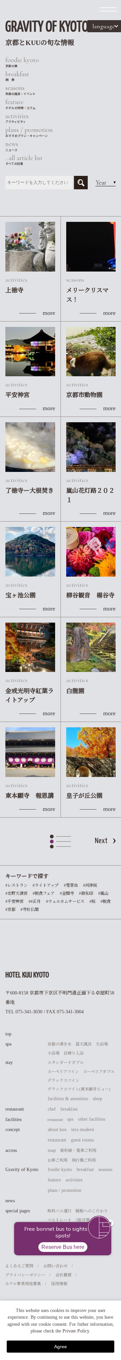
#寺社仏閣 (30, 909)
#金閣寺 (67, 893)
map (52, 1150)
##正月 (35, 901)
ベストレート (59, 1220)
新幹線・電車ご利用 (78, 1150)
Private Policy (76, 1330)
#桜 (92, 901)
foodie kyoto (60, 1169)
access (11, 1150)
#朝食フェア (43, 893)
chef (52, 1109)
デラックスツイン (63, 1080)
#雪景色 (71, 885)
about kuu (57, 1129)
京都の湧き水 (59, 1044)
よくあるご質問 (19, 1266)
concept (12, 1129)
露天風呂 (84, 1044)
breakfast (69, 1109)
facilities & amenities (68, 1098)
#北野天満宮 (16, 893)
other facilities (91, 1119)
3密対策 (83, 1220)
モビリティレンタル (65, 1246)
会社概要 (63, 1275)
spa (8, 1044)
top (8, 1033)
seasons (105, 1169)
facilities (13, 1119)
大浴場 (102, 1044)
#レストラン (16, 885)
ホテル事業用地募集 (23, 1283)
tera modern (82, 1129)
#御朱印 (86, 893)
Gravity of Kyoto (21, 1169)
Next (101, 841)
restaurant (14, 1109)
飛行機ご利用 (84, 1160)
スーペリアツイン (63, 1071)
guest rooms (82, 1140)
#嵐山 (103, 893)
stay (9, 1062)
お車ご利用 (57, 1160)
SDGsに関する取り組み (68, 1228)
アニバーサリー (61, 1237)
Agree (60, 1346)
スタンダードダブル (65, 1062)
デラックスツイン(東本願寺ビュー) (78, 1089)
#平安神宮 (14, 901)
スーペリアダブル (99, 1071)
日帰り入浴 (74, 1053)
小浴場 (53, 1053)
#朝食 (105, 901)
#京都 (10, 909)
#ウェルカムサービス (65, 901)
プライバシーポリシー (25, 1275)
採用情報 (59, 1283)
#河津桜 (90, 885)
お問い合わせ (55, 1266)
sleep (97, 1098)
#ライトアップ (45, 885)
